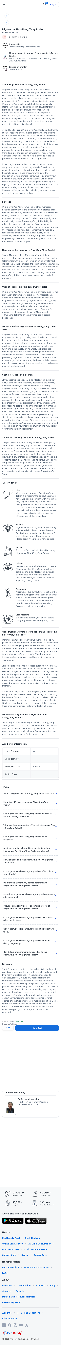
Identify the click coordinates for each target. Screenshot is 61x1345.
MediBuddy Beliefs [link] (12, 1302)
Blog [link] (52, 1285)
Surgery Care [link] (9, 1255)
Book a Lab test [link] (10, 1249)
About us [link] (7, 1313)
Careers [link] (6, 1291)
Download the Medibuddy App (20, 1213)
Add (8, 1028)
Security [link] (20, 1291)
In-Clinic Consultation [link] (39, 1244)
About (5, 1279)
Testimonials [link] (24, 1285)
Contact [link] (40, 1285)
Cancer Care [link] (40, 1255)
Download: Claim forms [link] (36, 1267)
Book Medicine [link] (32, 1238)
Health (6, 1232)
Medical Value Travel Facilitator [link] (18, 1297)
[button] (45, 4)
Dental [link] (24, 1255)
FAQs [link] (5, 1273)
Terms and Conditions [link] (28, 1313)
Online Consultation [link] (12, 1244)
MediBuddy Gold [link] (11, 1238)
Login (53, 4)
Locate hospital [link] (10, 1267)
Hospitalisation (6, 1261)
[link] (13, 1221)
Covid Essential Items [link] (35, 1249)
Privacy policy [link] (9, 1318)
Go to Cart (37, 1028)
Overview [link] (7, 1285)
